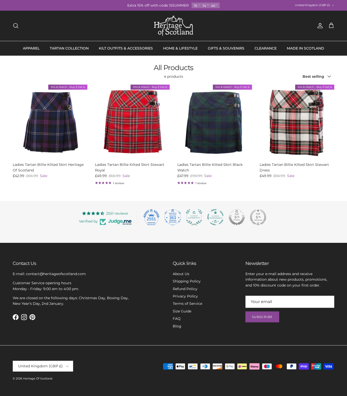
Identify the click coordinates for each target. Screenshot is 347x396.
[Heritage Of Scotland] (173, 26)
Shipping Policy (187, 281)
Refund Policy (185, 289)
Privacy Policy (185, 296)
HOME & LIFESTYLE (180, 48)
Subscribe (262, 317)
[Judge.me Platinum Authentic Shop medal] (194, 217)
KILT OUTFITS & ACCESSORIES (126, 48)
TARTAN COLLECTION (69, 48)
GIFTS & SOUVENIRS (226, 48)
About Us (181, 274)
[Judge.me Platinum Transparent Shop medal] (215, 217)
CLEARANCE (266, 48)
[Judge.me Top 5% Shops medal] (237, 217)
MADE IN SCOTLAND (305, 48)
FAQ (177, 318)
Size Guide (182, 311)
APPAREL (31, 48)
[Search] (16, 26)
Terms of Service (187, 303)
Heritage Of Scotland (37, 378)
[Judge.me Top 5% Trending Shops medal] (258, 217)
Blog (177, 326)
